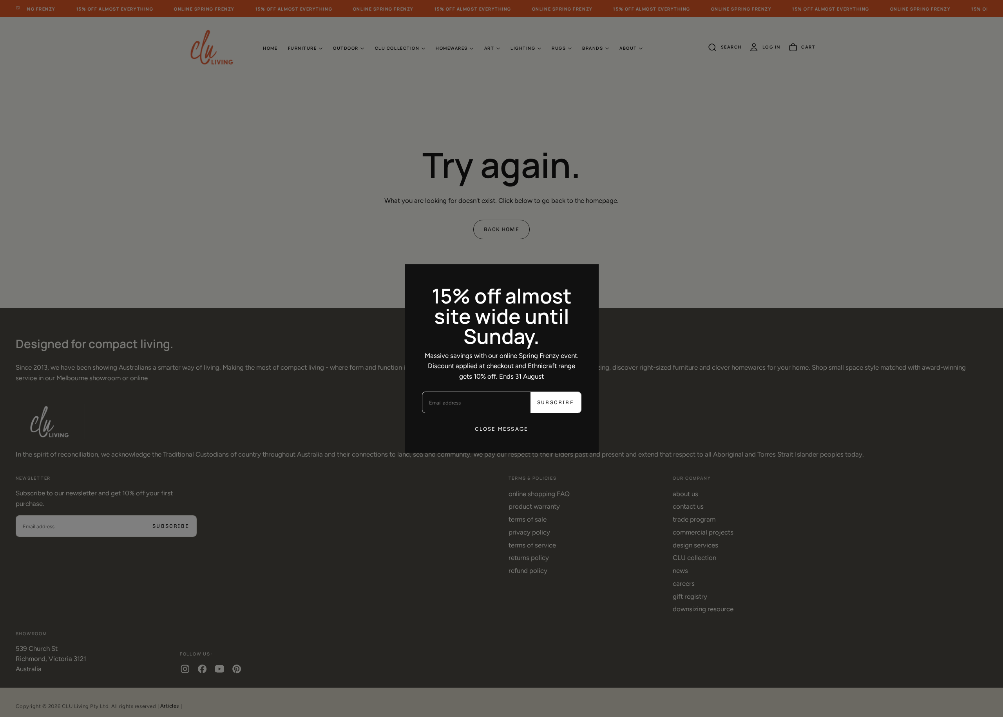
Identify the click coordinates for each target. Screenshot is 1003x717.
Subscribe (555, 402)
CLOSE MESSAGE (502, 429)
